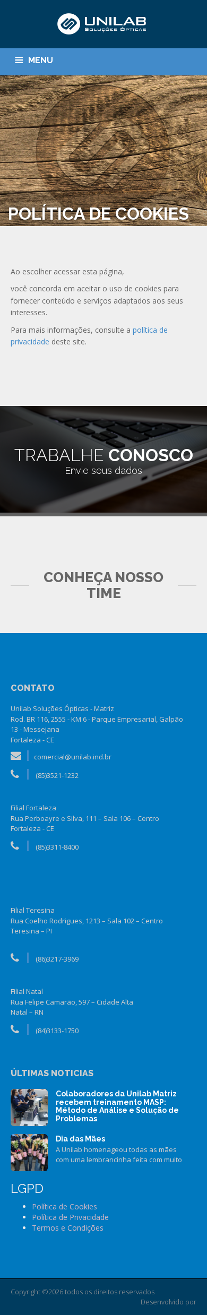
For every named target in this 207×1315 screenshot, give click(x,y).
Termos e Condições (68, 1228)
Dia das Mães (80, 1139)
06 (29, 1151)
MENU (40, 60)
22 (29, 1106)
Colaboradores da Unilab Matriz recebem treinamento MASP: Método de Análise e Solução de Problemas (117, 1105)
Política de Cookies (64, 1206)
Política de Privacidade (70, 1217)
